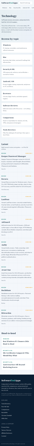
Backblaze (6, 290)
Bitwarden (6, 313)
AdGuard (5, 222)
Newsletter (4, 412)
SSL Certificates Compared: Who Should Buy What (16, 354)
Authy (4, 245)
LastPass (5, 199)
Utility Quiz (4, 418)
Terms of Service (6, 430)
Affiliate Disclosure (6, 433)
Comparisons (5, 409)
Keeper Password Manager (13, 156)
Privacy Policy (5, 427)
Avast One (6, 270)
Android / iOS (26, 7)
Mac (10, 7)
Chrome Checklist (6, 415)
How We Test (5, 406)
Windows (4, 7)
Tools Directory (5, 404)
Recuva (4, 179)
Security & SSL (17, 7)
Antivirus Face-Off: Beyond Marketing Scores (14, 365)
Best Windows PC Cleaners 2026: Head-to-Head (16, 342)
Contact (3, 436)
